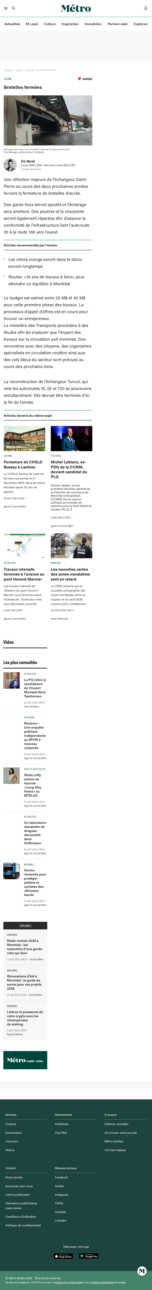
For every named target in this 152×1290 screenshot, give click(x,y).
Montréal (56, 562)
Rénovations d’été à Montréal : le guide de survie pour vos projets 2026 (24, 982)
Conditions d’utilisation (20, 1216)
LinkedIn (60, 1220)
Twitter (59, 1186)
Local (19, 70)
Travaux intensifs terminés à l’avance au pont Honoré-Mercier (24, 574)
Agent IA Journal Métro (15, 506)
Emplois (10, 1124)
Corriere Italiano (115, 1150)
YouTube (60, 1212)
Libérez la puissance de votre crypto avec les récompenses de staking (25, 1017)
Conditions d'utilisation (102, 1282)
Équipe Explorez (15, 1034)
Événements (13, 1132)
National (29, 864)
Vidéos (9, 1150)
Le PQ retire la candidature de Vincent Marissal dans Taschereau (35, 687)
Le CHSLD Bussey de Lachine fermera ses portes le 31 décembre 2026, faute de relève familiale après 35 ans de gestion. (24, 483)
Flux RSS (61, 1132)
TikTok (59, 1203)
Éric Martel (28, 161)
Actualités (12, 23)
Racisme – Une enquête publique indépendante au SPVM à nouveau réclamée (35, 735)
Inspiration (70, 23)
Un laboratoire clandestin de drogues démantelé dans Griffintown (35, 832)
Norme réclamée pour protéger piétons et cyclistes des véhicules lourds (35, 882)
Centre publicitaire (17, 1194)
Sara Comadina (31, 706)
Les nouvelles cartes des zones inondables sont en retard (70, 574)
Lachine (29, 70)
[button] (5, 8)
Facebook (61, 1177)
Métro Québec (114, 1141)
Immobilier (93, 23)
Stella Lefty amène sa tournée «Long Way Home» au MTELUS (32, 785)
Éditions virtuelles (117, 1124)
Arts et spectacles (35, 768)
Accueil (8, 70)
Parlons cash (118, 23)
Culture (50, 23)
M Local (32, 23)
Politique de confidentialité (23, 1225)
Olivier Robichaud (59, 618)
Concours (12, 1141)
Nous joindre (14, 1177)
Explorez (141, 23)
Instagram (61, 1194)
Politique (56, 455)
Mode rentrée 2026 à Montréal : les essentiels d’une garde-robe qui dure (25, 946)
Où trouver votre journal (121, 1132)
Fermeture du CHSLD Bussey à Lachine (23, 464)
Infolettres (61, 1124)
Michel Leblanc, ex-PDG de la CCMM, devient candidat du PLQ (69, 469)
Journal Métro (36, 959)
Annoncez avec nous (19, 1186)
